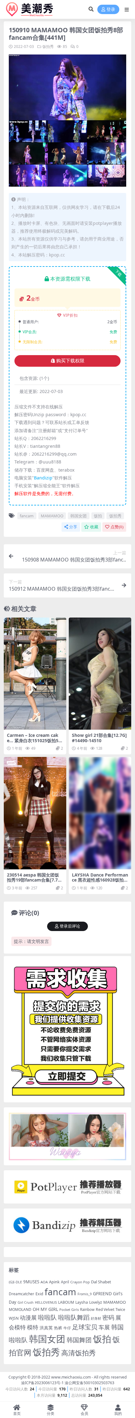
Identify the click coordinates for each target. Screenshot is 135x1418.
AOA (44, 1282)
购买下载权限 (70, 360)
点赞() (117, 527)
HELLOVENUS (46, 1302)
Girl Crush (26, 1302)
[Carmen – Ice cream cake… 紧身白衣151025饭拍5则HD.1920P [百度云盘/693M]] (35, 674)
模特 (32, 1327)
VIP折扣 (70, 315)
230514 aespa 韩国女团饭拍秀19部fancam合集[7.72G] (33, 880)
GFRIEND (102, 1293)
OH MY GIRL (45, 1309)
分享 (73, 527)
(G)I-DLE (15, 1282)
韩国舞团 (79, 1340)
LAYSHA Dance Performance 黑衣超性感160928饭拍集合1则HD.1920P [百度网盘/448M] (100, 882)
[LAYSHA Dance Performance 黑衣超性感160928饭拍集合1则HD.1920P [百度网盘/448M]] (100, 813)
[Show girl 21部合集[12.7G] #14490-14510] (100, 674)
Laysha (81, 1302)
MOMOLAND (20, 1309)
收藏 (94, 527)
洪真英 (46, 1328)
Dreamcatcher (21, 1293)
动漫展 (28, 1317)
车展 (104, 1327)
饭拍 (98, 516)
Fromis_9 (85, 1294)
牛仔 (67, 1328)
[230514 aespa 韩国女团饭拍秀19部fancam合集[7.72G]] (35, 813)
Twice (120, 1309)
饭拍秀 (48, 46)
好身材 (96, 1318)
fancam (27, 516)
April (65, 1281)
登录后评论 (70, 926)
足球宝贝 (84, 1326)
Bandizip (43, 478)
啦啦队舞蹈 (73, 1317)
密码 (108, 1317)
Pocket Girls (69, 1309)
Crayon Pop (80, 1282)
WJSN (14, 1318)
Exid (39, 1293)
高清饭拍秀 (78, 1353)
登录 (110, 9)
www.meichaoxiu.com (71, 1377)
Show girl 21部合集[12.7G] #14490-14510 (99, 737)
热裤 (58, 1328)
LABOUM (66, 1302)
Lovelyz (95, 1302)
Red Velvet (105, 1309)
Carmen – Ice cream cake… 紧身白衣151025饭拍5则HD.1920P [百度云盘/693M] (35, 740)
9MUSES (31, 1282)
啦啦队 (47, 1317)
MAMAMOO (52, 516)
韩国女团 (78, 516)
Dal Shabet (101, 1282)
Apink (54, 1282)
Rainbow (87, 1309)
